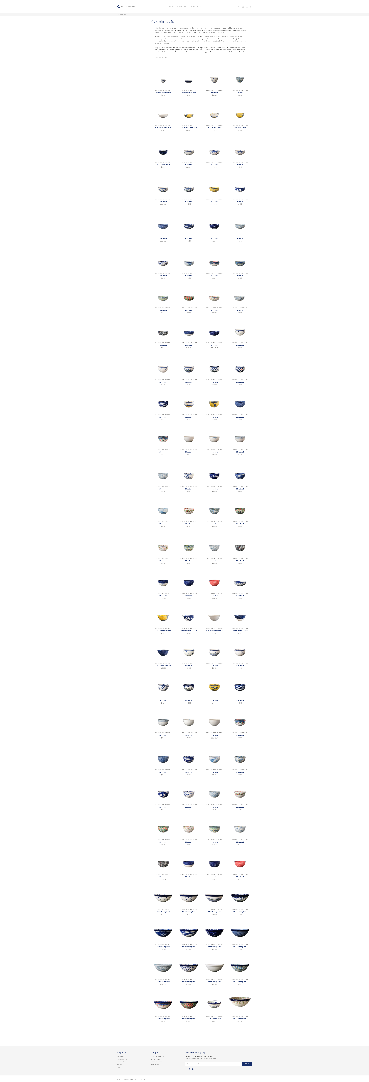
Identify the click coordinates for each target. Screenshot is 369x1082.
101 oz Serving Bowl (163, 912)
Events (119, 1064)
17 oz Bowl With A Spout (163, 631)
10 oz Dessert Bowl (214, 127)
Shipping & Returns (157, 1056)
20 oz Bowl (240, 345)
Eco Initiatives (121, 1062)
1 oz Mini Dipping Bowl (163, 93)
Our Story (120, 1056)
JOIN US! (247, 1064)
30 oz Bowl (188, 665)
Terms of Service (157, 1062)
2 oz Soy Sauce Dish (189, 93)
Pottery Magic (122, 1059)
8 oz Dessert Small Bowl (163, 127)
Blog (118, 1067)
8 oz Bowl (214, 93)
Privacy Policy (156, 1059)
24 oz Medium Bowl (214, 1019)
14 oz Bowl (188, 164)
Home (119, 14)
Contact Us (155, 1064)
